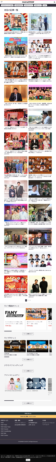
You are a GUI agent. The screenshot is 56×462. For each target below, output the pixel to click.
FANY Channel (4, 429)
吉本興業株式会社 (33, 422)
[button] (54, 2)
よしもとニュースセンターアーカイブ (48, 423)
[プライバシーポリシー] (30, 457)
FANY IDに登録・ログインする (28, 416)
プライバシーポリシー (20, 422)
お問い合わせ (32, 424)
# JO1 (45, 5)
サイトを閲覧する (27, 333)
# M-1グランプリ (28, 5)
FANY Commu (4, 435)
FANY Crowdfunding (6, 431)
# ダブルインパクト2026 (7, 5)
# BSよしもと (38, 5)
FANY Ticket (4, 424)
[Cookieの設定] (19, 457)
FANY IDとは (28, 413)
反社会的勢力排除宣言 (20, 424)
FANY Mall (3, 433)
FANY (2, 422)
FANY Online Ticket (5, 426)
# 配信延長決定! (18, 5)
